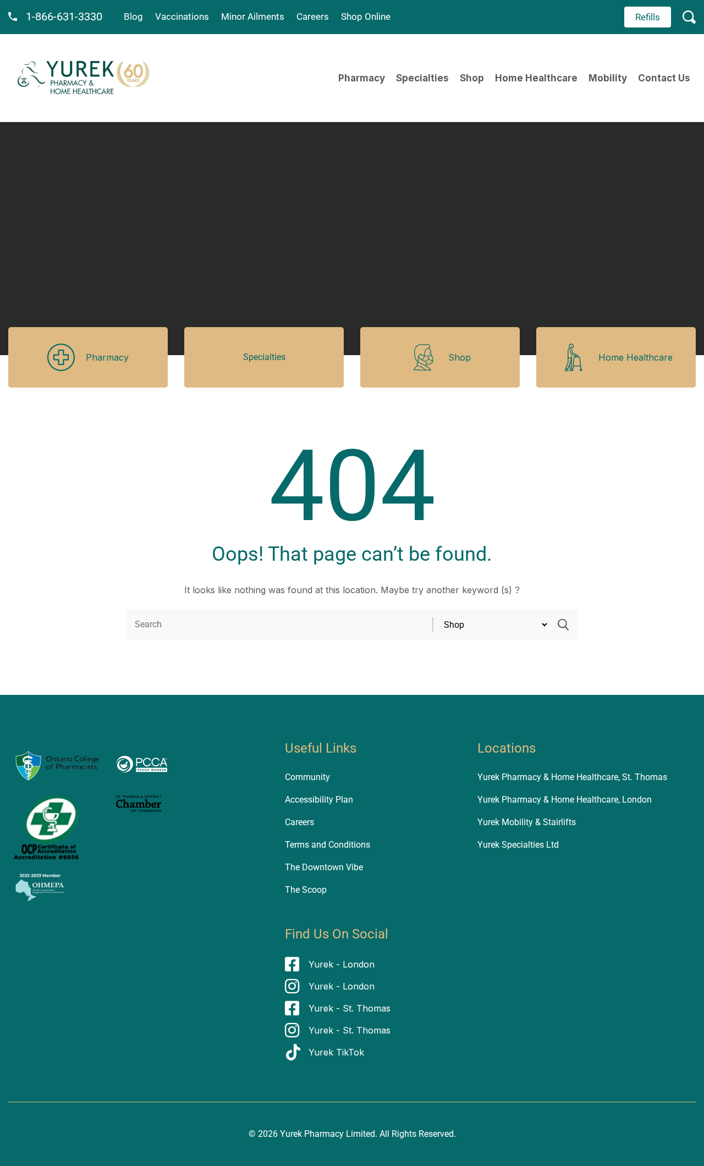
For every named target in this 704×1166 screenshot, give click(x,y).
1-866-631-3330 (64, 16)
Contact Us (664, 78)
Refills (647, 17)
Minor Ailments (252, 16)
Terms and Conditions (327, 844)
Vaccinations (182, 16)
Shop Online (366, 16)
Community (307, 777)
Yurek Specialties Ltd (518, 844)
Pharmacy (361, 78)
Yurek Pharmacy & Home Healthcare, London (564, 799)
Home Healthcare (536, 78)
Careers (312, 16)
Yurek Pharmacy (312, 1134)
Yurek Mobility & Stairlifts (526, 822)
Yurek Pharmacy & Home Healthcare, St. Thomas (572, 777)
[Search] (563, 624)
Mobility (607, 78)
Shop (472, 78)
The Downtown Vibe (324, 867)
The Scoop (306, 890)
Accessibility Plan (319, 799)
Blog (133, 16)
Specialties (422, 78)
